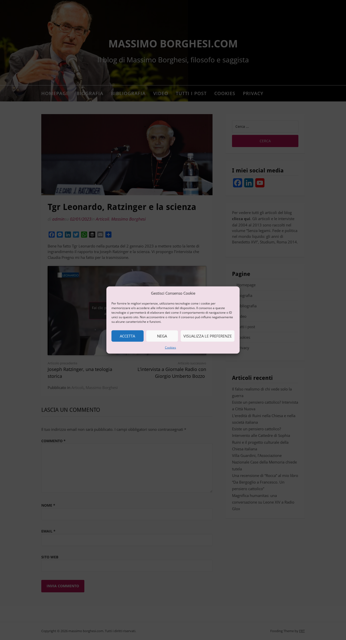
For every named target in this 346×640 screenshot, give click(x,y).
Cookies (170, 347)
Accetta (127, 336)
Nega (162, 336)
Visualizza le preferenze (207, 336)
